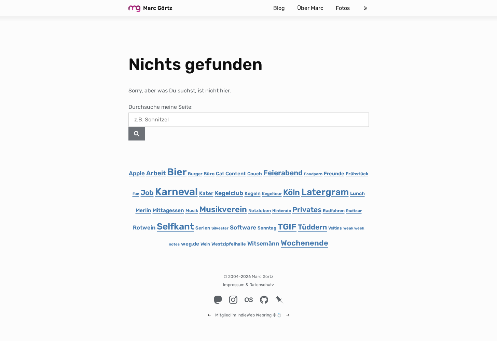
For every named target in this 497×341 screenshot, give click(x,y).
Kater (206, 193)
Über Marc (310, 8)
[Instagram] (233, 300)
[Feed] (365, 8)
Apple (137, 173)
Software (243, 227)
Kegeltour (272, 193)
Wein (205, 244)
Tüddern (312, 227)
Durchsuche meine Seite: (160, 107)
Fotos (343, 8)
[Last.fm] (248, 300)
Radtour (354, 210)
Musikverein (223, 209)
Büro (209, 173)
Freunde (334, 173)
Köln (291, 192)
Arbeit (156, 173)
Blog (279, 8)
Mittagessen (168, 210)
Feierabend (283, 172)
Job (147, 193)
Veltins (335, 228)
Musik (191, 210)
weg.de (190, 244)
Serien (202, 228)
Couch (254, 173)
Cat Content (231, 173)
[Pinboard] (279, 300)
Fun (136, 194)
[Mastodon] (217, 300)
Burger (195, 173)
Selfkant (175, 226)
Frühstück (357, 173)
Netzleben (259, 210)
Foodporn (313, 174)
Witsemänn (263, 243)
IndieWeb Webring (254, 315)
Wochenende (304, 243)
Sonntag (267, 228)
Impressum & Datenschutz (248, 284)
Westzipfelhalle (228, 244)
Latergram (325, 192)
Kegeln (253, 193)
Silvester (220, 228)
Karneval (176, 191)
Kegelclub (229, 193)
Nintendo (281, 210)
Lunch (357, 193)
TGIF (287, 227)
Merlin (143, 210)
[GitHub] (264, 300)
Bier (177, 172)
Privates (306, 209)
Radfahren (334, 210)
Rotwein (144, 227)
